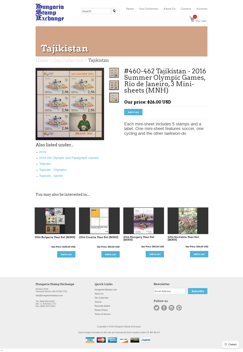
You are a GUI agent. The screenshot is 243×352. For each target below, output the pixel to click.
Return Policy (101, 310)
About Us (99, 294)
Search (98, 302)
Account (201, 8)
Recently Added (102, 306)
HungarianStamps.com (106, 289)
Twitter (156, 308)
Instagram (171, 308)
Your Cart (200, 21)
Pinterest (179, 308)
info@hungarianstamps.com (49, 295)
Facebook (164, 308)
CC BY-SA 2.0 (153, 332)
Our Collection (102, 298)
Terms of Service (103, 314)
